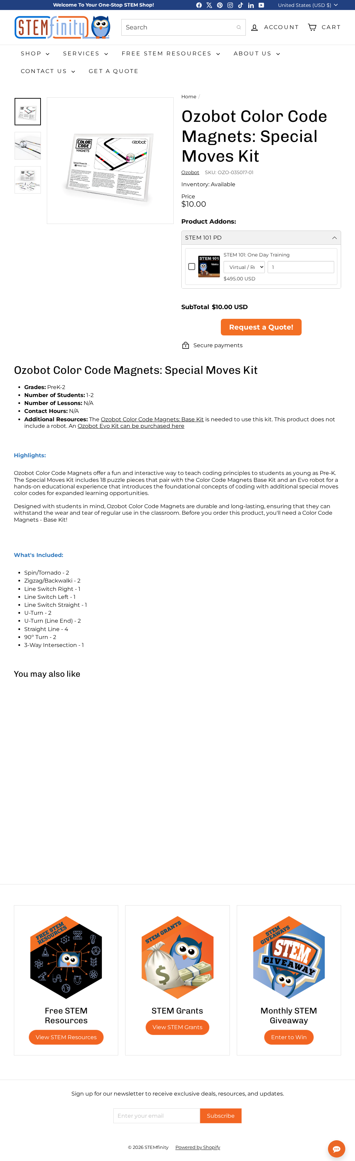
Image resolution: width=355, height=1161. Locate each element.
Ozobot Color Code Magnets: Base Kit (152, 419)
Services (83, 53)
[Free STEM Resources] (66, 957)
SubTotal (195, 307)
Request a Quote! (261, 327)
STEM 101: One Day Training (257, 255)
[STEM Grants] (177, 957)
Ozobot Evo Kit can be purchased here (131, 426)
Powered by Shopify (197, 1147)
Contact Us (45, 71)
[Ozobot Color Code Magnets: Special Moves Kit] (41, 747)
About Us (254, 53)
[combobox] (183, 27)
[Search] (239, 27)
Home (188, 97)
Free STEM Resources (168, 53)
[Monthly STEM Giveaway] (289, 957)
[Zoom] (110, 161)
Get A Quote (114, 71)
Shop (32, 53)
